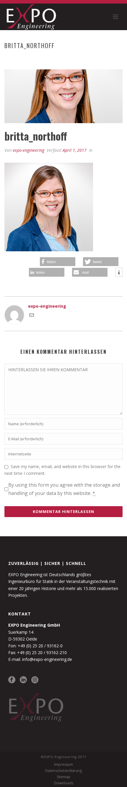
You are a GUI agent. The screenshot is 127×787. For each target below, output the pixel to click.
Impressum (63, 764)
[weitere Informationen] (118, 272)
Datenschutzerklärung (63, 770)
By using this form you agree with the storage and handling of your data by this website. (64, 489)
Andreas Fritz (52, 58)
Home (27, 58)
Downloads (63, 783)
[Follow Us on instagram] (34, 680)
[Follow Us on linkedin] (23, 680)
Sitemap (63, 777)
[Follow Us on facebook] (11, 680)
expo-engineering (28, 150)
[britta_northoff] (63, 96)
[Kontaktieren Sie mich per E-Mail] (31, 316)
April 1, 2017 (75, 150)
